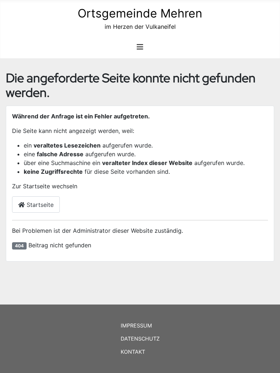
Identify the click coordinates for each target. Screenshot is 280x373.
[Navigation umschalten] (140, 47)
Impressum (136, 325)
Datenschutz (140, 338)
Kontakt (133, 352)
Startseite (39, 204)
